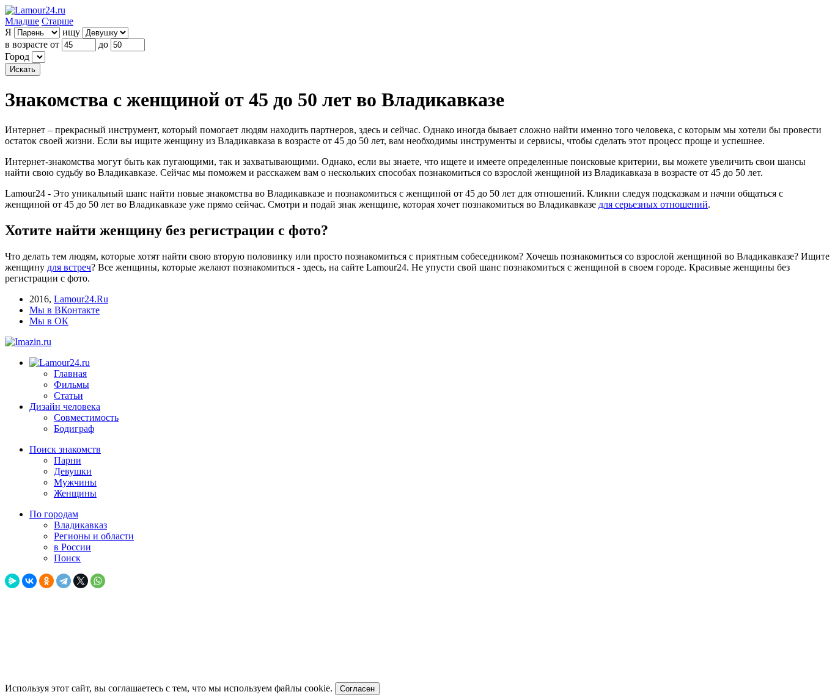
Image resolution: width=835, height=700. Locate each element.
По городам (53, 514)
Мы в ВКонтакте (64, 310)
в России (72, 547)
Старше (57, 21)
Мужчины (75, 482)
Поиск (67, 558)
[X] (80, 581)
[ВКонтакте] (29, 581)
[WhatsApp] (97, 581)
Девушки (73, 471)
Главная (70, 373)
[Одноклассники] (46, 581)
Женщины (75, 493)
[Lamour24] (59, 362)
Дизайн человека (64, 406)
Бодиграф (74, 428)
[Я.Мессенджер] (12, 581)
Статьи (68, 395)
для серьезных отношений (653, 204)
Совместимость (86, 417)
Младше (22, 21)
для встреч (69, 267)
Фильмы (71, 384)
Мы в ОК (48, 321)
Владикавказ (80, 525)
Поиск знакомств (65, 449)
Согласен (357, 688)
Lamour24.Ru (81, 299)
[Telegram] (63, 581)
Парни (67, 460)
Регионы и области (94, 536)
